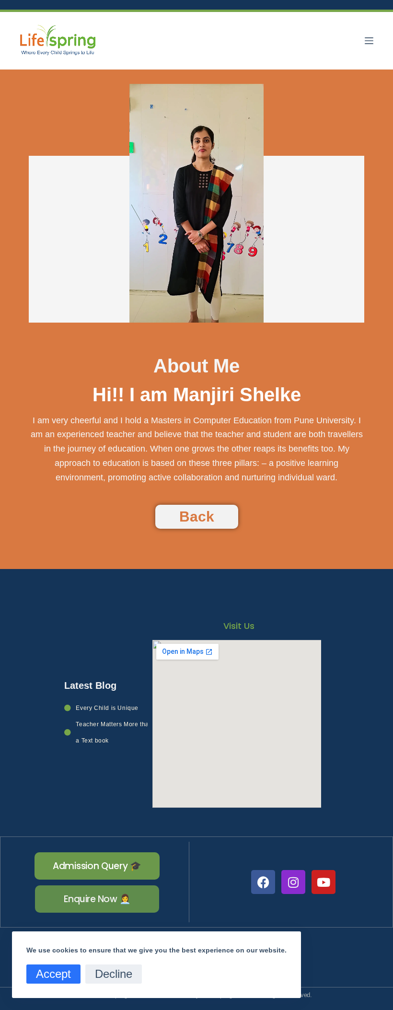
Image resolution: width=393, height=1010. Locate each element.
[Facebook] (263, 882)
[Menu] (369, 40)
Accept (53, 973)
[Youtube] (323, 882)
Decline (113, 973)
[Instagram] (293, 882)
